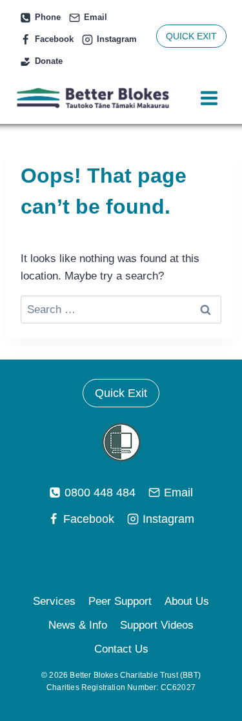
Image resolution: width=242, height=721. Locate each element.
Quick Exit (121, 393)
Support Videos (157, 625)
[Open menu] (209, 98)
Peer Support (120, 601)
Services (54, 601)
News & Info (77, 625)
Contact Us (121, 649)
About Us (187, 601)
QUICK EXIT (191, 36)
